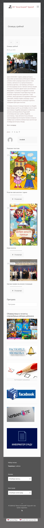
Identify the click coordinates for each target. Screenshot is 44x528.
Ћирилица (11, 466)
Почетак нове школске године (17, 192)
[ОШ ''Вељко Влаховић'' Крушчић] (22, 7)
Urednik (22, 139)
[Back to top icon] (22, 503)
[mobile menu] (38, 6)
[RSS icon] (22, 511)
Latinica (18, 466)
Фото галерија (11, 125)
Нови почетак (11, 248)
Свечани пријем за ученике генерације (19, 284)
